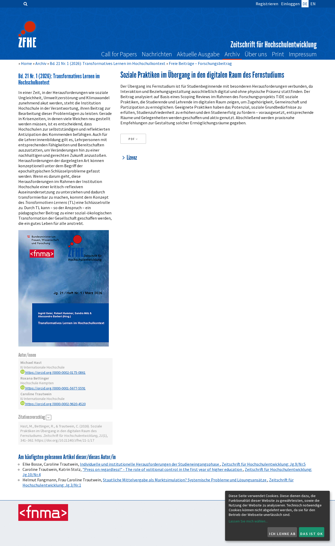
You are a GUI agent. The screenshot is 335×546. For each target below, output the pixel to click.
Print (278, 54)
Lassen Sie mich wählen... (248, 521)
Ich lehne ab (282, 533)
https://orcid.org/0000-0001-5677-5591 (55, 388)
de (305, 3)
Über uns (256, 54)
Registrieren (267, 3)
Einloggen (290, 3)
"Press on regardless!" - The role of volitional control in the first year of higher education (162, 469)
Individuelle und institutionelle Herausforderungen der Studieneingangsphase (150, 464)
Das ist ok (311, 533)
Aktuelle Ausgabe (198, 54)
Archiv (232, 54)
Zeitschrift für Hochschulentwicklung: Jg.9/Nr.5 (264, 464)
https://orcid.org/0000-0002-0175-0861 (55, 372)
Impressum (303, 54)
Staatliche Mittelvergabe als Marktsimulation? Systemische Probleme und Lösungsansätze (185, 479)
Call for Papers (119, 54)
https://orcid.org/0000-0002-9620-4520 (55, 404)
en (313, 3)
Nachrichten (157, 54)
